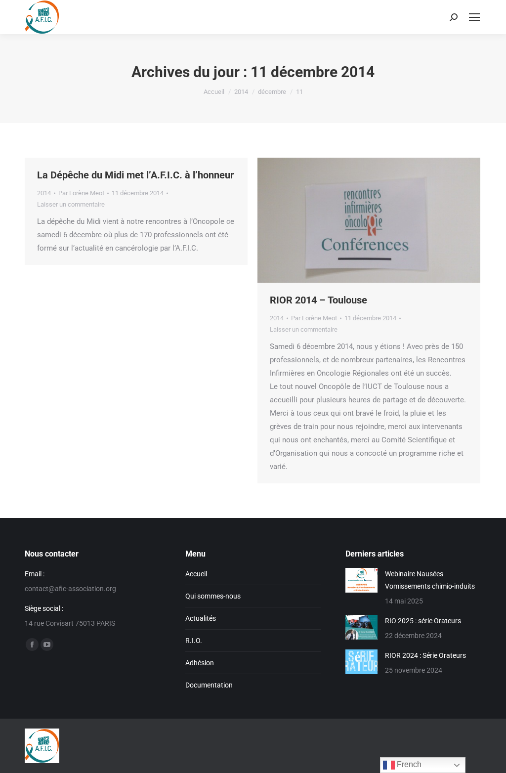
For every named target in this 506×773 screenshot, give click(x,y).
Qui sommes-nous (213, 596)
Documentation (209, 685)
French (408, 764)
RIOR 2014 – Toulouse (318, 300)
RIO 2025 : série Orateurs (423, 621)
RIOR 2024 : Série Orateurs (425, 655)
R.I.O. (193, 640)
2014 (44, 193)
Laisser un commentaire (71, 204)
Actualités (200, 618)
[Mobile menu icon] (474, 17)
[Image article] (361, 580)
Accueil (196, 574)
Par (81, 193)
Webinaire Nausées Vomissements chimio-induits (430, 580)
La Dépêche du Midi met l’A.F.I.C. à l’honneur (135, 175)
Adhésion (199, 663)
